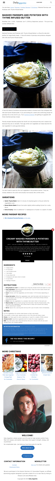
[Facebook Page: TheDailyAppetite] (7, 340)
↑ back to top (27, 456)
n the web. (27, 218)
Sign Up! (33, 465)
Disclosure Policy (15, 467)
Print (27, 260)
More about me (26, 448)
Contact (14, 465)
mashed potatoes (29, 114)
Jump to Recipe (10, 29)
